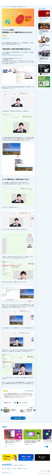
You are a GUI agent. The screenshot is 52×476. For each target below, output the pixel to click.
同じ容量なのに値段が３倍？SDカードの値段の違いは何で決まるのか (44, 31)
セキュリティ (15, 468)
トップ (3, 6)
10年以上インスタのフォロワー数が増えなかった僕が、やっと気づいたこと (13, 441)
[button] (5, 446)
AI (40, 48)
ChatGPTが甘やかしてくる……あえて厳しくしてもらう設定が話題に (44, 45)
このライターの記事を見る (27, 390)
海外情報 (19, 468)
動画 (41, 34)
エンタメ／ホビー (42, 19)
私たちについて (4, 472)
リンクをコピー (25, 402)
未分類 (6, 6)
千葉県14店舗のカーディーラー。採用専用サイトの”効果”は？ (43, 59)
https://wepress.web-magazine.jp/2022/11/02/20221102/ (13, 55)
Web (41, 61)
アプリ (46, 442)
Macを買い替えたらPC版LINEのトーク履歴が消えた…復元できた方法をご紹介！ (32, 441)
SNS (6, 444)
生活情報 (26, 444)
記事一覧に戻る (18, 418)
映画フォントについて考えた (43, 18)
